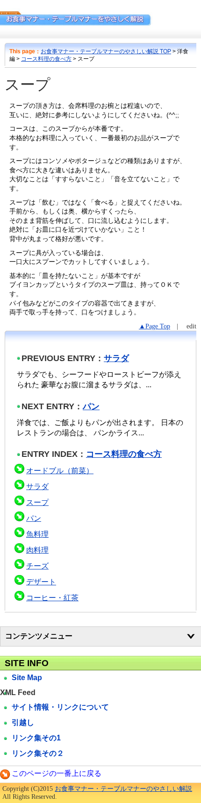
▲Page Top (154, 326)
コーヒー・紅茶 (52, 598)
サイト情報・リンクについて (60, 707)
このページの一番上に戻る (56, 773)
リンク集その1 (36, 738)
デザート (41, 582)
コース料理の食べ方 (46, 59)
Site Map (27, 678)
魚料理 (37, 534)
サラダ (116, 358)
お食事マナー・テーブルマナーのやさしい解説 (123, 788)
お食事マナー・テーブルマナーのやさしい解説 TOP (106, 51)
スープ (37, 502)
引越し (23, 722)
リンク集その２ (38, 753)
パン (91, 406)
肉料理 (37, 550)
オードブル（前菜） (59, 471)
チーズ (37, 566)
